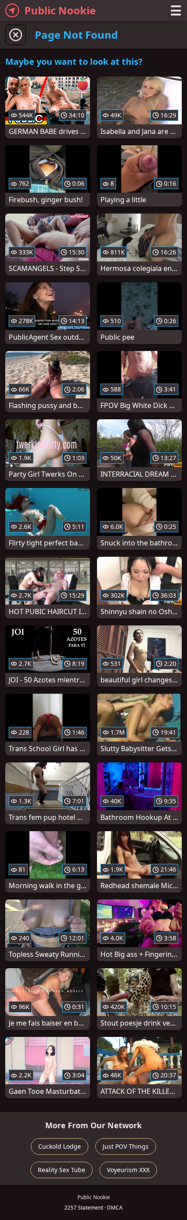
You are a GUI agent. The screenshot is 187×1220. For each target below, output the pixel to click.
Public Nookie (60, 10)
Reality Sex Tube (61, 1170)
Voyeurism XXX (128, 1170)
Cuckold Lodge (59, 1146)
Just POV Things (126, 1146)
